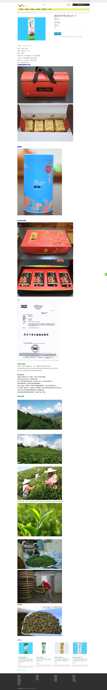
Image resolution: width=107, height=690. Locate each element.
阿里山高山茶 (24, 670)
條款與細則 (19, 679)
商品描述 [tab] (19, 45)
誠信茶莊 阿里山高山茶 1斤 (29, 12)
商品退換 (37, 678)
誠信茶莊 (57, 17)
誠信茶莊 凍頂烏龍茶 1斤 (23, 657)
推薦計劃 (55, 679)
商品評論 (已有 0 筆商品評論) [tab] (27, 45)
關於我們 (18, 684)
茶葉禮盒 (27, 9)
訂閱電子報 (74, 681)
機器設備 (44, 9)
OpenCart (31, 688)
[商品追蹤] (55, 25)
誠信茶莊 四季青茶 (39, 657)
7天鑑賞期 (19, 682)
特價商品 (55, 681)
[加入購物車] (20, 667)
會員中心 (74, 677)
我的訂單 (74, 678)
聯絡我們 (37, 677)
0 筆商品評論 (62, 36)
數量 (55, 27)
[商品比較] (57, 25)
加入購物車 (57, 33)
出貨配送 (18, 678)
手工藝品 (50, 9)
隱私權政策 (19, 681)
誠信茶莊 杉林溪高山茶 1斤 (77, 657)
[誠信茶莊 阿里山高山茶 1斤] (31, 29)
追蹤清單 (74, 679)
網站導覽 (37, 679)
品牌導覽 (55, 677)
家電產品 (32, 9)
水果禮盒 (21, 9)
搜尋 (22, 12)
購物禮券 (55, 678)
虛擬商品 (38, 9)
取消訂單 (18, 677)
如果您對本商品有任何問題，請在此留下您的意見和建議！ (73, 36)
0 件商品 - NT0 (82, 4)
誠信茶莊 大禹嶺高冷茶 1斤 (59, 657)
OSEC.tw (35, 688)
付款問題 (18, 683)
